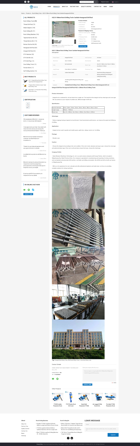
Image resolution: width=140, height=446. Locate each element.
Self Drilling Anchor (28, 71)
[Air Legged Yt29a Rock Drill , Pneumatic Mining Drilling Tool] (97, 397)
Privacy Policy (40, 444)
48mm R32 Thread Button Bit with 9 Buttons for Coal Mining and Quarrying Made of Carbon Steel (71, 429)
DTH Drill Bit (27, 57)
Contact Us (97, 6)
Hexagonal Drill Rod (29, 47)
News (105, 6)
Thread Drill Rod (28, 24)
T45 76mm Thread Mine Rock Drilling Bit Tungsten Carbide (71, 433)
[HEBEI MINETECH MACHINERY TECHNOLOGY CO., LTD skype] (34, 189)
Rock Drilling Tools (37, 13)
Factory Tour (74, 6)
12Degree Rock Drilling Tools (61, 360)
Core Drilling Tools (28, 64)
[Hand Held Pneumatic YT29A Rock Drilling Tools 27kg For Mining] (84, 397)
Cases (111, 6)
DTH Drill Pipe (27, 61)
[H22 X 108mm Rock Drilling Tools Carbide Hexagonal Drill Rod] (63, 29)
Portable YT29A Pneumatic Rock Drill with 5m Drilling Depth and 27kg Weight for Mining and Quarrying (110, 405)
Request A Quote (105, 1)
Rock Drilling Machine (29, 34)
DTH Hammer (27, 54)
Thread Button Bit (28, 41)
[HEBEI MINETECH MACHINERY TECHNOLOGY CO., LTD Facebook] (25, 2)
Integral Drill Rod (28, 51)
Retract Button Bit (28, 44)
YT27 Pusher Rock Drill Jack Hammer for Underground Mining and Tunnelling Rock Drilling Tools (71, 405)
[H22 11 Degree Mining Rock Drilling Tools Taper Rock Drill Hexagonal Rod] (25, 81)
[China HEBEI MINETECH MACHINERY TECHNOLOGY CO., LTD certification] (28, 105)
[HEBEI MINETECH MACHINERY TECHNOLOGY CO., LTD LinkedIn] (28, 2)
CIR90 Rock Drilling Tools (73, 360)
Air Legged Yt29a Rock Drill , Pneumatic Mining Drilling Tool (97, 405)
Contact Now (82, 46)
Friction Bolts (27, 67)
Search (96, 2)
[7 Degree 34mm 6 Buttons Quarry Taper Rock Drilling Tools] (25, 86)
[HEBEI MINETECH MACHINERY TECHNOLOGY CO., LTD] (34, 7)
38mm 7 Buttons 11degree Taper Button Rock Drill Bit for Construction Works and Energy (72, 424)
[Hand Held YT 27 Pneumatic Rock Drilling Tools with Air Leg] (25, 90)
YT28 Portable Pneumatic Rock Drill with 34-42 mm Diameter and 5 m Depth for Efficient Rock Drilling (57, 405)
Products (56, 6)
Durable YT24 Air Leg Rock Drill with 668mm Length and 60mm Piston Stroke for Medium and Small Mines (47, 424)
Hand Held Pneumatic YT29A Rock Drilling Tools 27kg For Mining (84, 405)
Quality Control (86, 6)
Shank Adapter (27, 27)
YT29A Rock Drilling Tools (85, 360)
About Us (65, 6)
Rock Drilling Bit (27, 31)
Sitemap (23, 435)
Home (49, 6)
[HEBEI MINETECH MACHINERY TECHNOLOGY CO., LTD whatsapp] (30, 189)
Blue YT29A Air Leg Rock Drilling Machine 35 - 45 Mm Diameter (47, 433)
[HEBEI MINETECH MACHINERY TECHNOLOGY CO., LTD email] (25, 189)
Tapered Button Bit (28, 37)
